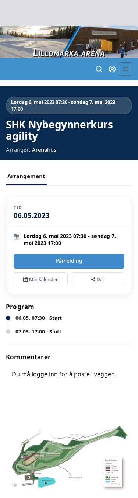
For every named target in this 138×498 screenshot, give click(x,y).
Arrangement (26, 176)
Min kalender (43, 279)
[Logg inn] (112, 69)
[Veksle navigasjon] (125, 69)
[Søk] (99, 69)
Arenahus (44, 149)
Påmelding (69, 260)
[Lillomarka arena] (69, 42)
